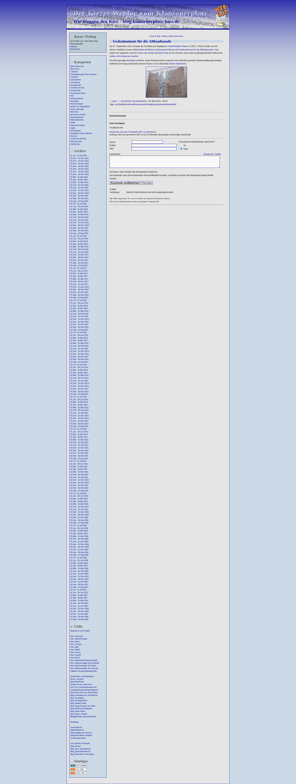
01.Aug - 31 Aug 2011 (79, 458)
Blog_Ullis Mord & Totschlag (82, 754)
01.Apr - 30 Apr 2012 (79, 437)
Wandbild (130, 60)
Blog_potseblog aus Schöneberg (83, 695)
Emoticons (208, 154)
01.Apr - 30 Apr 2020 (79, 180)
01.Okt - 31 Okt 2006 (79, 614)
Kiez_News (75, 641)
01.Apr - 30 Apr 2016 (79, 308)
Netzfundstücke (77, 117)
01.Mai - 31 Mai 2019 (79, 209)
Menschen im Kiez (78, 114)
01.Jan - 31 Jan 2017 (79, 284)
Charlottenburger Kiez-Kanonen (83, 74)
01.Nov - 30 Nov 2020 (79, 174)
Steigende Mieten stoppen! (81, 735)
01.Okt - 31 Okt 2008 (79, 550)
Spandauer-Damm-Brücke (81, 133)
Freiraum (74, 77)
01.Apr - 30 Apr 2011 (78, 469)
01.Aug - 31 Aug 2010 (79, 491)
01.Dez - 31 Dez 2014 (79, 351)
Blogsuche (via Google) (80, 631)
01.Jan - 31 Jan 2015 (79, 349)
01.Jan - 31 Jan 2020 (79, 188)
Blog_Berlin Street (77, 711)
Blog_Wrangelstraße (78, 700)
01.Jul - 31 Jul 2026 (78, 155)
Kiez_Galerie (75, 655)
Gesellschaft (75, 85)
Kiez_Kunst (75, 658)
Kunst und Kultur (77, 109)
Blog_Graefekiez (77, 698)
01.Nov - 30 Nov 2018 (79, 225)
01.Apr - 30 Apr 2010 (79, 501)
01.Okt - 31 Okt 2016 (79, 292)
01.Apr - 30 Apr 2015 (79, 340)
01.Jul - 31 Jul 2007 (78, 590)
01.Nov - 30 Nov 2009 (79, 515)
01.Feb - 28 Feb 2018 (79, 249)
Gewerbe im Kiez (77, 88)
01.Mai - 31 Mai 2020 (79, 177)
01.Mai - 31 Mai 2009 (79, 531)
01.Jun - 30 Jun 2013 (79, 399)
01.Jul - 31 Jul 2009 (78, 525)
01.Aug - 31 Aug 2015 (79, 330)
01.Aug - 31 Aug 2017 (79, 265)
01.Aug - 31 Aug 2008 (79, 555)
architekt (119, 104)
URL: (111, 148)
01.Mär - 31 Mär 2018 (79, 247)
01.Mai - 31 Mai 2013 (79, 402)
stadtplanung (153, 104)
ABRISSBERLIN (77, 730)
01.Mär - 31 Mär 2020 (79, 182)
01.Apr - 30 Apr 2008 (79, 566)
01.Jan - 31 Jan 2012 (79, 445)
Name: (112, 142)
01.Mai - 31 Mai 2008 (79, 563)
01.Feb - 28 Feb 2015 (79, 346)
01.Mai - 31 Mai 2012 (79, 434)
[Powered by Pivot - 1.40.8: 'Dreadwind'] (78, 767)
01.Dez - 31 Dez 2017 (79, 255)
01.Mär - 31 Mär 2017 (79, 279)
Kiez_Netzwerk (76, 636)
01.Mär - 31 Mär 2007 (79, 600)
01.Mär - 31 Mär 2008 (79, 568)
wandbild (172, 104)
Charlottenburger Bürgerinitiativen (84, 690)
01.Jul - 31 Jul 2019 (78, 204)
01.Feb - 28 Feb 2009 (79, 539)
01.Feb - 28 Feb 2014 (79, 378)
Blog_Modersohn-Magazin (81, 708)
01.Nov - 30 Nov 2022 (79, 166)
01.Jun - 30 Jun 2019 (79, 206)
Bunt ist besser (176, 36)
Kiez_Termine (76, 644)
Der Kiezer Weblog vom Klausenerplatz (140, 13)
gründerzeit (128, 104)
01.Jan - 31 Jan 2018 (79, 252)
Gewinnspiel (75, 90)
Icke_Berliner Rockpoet (80, 743)
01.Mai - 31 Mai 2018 (79, 241)
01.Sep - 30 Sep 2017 (79, 263)
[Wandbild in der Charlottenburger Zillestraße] (166, 97)
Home (165, 36)
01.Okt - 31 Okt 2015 (79, 324)
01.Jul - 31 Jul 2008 (78, 558)
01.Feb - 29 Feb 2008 (79, 571)
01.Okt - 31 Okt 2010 (79, 485)
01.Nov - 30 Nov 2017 (79, 257)
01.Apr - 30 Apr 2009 (79, 533)
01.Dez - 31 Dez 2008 (79, 544)
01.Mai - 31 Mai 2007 (79, 595)
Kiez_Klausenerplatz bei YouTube (84, 668)
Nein (185, 149)
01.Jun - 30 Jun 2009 (79, 528)
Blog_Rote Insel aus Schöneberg (84, 692)
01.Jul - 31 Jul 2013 (78, 397)
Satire (72, 128)
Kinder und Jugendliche (80, 106)
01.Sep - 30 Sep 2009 (79, 520)
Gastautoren (75, 80)
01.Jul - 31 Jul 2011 (78, 461)
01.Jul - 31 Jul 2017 (78, 268)
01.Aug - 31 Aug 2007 (79, 587)
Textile (218, 154)
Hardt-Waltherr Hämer (178, 46)
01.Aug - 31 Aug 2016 (79, 297)
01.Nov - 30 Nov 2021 (79, 169)
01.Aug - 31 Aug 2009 (79, 523)
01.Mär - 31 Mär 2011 (79, 472)
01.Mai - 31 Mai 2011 (79, 466)
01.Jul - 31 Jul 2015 (78, 332)
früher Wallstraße (178, 64)
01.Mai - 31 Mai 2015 (79, 338)
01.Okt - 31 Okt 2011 (79, 453)
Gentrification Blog (77, 738)
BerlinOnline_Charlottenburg (82, 676)
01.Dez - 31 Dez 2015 (79, 319)
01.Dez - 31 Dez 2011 (79, 448)
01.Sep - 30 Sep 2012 (79, 424)
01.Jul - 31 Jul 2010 (78, 493)
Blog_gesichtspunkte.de (80, 751)
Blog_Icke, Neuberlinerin (80, 749)
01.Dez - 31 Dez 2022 (79, 164)
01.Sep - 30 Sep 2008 (79, 552)
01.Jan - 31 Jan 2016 (79, 316)
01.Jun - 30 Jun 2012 (79, 432)
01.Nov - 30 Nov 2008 (79, 547)
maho (114, 101)
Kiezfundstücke (76, 98)
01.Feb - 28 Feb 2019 (79, 217)
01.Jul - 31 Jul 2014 (78, 365)
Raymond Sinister (77, 125)
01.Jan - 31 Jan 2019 (79, 220)
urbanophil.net (76, 727)
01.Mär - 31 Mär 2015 (79, 343)
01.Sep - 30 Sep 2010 (79, 488)
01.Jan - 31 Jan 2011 (79, 477)
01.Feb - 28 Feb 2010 (79, 507)
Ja (184, 145)
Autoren (73, 46)
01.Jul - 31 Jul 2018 (78, 236)
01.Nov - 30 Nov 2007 (79, 579)
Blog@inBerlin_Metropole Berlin (83, 716)
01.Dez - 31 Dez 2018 (79, 222)
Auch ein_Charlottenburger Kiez (83, 687)
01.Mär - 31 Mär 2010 (79, 504)
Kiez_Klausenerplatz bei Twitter (83, 666)
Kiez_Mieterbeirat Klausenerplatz (84, 660)
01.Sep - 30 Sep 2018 (79, 230)
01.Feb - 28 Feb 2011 (79, 475)
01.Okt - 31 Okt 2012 (79, 421)
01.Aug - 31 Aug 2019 (79, 201)
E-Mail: (112, 145)
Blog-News (74, 69)
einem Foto (163, 53)
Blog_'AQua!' (75, 746)
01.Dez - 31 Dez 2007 (79, 576)
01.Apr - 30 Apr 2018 (79, 244)
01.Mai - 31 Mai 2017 (79, 273)
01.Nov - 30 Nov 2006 (79, 611)
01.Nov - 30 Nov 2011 (79, 450)
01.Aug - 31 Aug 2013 (79, 394)
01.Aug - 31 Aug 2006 (79, 619)
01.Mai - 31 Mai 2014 (79, 370)
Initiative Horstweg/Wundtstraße (83, 671)
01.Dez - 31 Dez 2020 (79, 172)
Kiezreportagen (76, 104)
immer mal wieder (146, 53)
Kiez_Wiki (74, 647)
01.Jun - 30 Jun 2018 (79, 239)
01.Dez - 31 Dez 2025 (79, 158)
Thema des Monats (78, 139)
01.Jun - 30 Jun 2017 (79, 271)
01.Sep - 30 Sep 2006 (79, 617)
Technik (73, 136)
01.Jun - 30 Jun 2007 (79, 592)
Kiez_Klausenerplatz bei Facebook (84, 663)
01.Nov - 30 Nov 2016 (79, 289)
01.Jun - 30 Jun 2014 (79, 367)
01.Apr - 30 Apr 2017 (79, 276)
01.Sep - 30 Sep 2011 (79, 456)
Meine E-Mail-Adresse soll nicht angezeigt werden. (150, 192)
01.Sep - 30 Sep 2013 (79, 391)
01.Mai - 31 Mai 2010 (79, 499)
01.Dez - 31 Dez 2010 (79, 480)
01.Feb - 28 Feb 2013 (79, 410)
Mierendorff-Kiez (77, 682)
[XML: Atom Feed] (78, 774)
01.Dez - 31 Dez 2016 (79, 287)
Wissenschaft (76, 141)
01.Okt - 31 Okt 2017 (79, 260)
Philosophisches (77, 120)
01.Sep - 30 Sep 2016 (79, 295)
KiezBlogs (74, 722)
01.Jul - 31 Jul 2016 (78, 300)
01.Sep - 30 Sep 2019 (79, 198)
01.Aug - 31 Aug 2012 (79, 426)
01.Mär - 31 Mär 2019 (79, 214)
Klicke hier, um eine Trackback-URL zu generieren (132, 132)
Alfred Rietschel (76, 66)
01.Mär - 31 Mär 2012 (79, 440)
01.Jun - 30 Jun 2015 (79, 335)
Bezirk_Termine (76, 679)
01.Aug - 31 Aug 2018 (79, 233)
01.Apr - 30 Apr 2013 (79, 405)
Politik (72, 122)
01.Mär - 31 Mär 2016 (79, 311)
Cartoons (74, 72)
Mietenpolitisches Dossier (81, 733)
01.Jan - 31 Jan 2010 (79, 509)
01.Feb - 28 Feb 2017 (79, 281)
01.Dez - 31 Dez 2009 (79, 512)
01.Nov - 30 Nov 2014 (79, 354)
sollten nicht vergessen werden (123, 56)
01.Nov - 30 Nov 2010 (79, 483)
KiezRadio (74, 101)
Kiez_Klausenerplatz (78, 639)
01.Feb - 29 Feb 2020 (79, 185)
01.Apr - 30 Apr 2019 (79, 212)
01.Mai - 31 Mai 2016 (79, 306)
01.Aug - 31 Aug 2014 (79, 362)
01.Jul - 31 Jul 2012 (78, 429)
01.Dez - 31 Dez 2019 (79, 190)
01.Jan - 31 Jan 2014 (79, 381)
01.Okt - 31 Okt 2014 (79, 357)
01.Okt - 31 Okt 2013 (79, 389)
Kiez (72, 96)
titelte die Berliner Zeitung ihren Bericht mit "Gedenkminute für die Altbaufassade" (176, 50)
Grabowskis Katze (78, 93)
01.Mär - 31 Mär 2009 (79, 536)
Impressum (75, 49)
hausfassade (140, 104)
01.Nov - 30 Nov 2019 (79, 193)
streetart (163, 104)
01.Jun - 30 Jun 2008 (79, 560)
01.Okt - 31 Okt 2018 (79, 228)
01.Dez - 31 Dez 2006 (79, 608)
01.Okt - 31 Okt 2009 (79, 517)
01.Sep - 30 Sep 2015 (79, 327)
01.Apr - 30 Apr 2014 (79, 373)
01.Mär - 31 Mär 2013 (79, 408)
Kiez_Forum (75, 652)
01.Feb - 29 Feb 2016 (79, 314)
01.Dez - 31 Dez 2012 (79, 416)
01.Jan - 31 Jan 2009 (79, 541)
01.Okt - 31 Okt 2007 (79, 582)
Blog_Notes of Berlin (78, 714)
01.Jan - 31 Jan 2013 (79, 413)
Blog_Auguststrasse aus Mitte (82, 706)
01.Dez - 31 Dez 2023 (79, 161)
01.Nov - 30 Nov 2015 (79, 322)
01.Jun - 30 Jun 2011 (79, 464)
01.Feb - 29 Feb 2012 (79, 442)
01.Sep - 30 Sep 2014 (79, 359)
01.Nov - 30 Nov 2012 (79, 418)
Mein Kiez (74, 112)
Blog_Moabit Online (78, 703)
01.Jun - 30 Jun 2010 (79, 496)
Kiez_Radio (75, 649)
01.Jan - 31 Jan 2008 (79, 574)
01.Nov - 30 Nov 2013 (79, 386)
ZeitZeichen (75, 144)
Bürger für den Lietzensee (81, 684)
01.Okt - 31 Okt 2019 (79, 196)
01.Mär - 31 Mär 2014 (79, 375)
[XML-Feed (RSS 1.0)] (78, 770)
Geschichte (75, 82)
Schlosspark (75, 131)
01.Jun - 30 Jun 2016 (79, 303)
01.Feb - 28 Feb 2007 (79, 603)
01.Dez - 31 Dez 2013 (79, 383)
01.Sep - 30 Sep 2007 (79, 584)
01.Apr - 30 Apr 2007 (79, 598)
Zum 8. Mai (155, 36)
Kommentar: (115, 154)
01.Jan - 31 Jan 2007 (79, 606)
